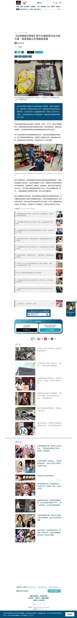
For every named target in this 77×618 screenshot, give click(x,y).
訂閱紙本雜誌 (18, 2)
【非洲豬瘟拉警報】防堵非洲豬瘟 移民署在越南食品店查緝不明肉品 (34, 289)
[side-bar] (60, 2)
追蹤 (42, 339)
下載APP (37, 598)
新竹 (16, 56)
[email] (44, 604)
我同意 (70, 614)
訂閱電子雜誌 (43, 596)
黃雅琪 (20, 47)
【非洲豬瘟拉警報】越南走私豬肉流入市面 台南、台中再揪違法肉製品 (34, 281)
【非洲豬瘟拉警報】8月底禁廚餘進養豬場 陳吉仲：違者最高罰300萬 (35, 231)
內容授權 (30, 598)
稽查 (30, 56)
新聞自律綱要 (45, 598)
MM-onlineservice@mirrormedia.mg (41, 607)
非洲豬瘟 (25, 56)
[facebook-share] (15, 52)
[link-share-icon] (22, 52)
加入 (35, 339)
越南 (20, 56)
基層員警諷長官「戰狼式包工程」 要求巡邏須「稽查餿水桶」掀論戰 (35, 256)
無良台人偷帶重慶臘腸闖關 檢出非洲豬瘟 (28, 273)
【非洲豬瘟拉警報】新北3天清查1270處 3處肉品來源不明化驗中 (34, 223)
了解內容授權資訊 (53, 587)
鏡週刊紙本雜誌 (31, 587)
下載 (55, 339)
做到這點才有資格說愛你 (45, 476)
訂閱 (48, 339)
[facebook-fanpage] (37, 604)
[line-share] (19, 52)
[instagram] (41, 604)
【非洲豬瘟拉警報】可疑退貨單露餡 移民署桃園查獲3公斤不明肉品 (35, 239)
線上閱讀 (54, 591)
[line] (33, 604)
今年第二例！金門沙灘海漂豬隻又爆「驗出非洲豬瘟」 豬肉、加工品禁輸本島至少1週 (34, 264)
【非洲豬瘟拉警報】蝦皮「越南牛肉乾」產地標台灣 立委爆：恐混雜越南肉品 (35, 214)
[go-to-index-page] (39, 3)
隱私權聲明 (31, 615)
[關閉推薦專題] (75, 301)
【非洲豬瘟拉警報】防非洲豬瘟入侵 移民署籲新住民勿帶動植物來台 (35, 247)
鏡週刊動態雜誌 (42, 587)
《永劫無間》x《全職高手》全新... (26, 304)
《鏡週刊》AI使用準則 (38, 600)
